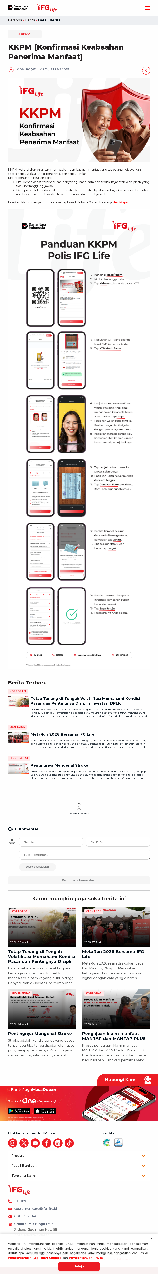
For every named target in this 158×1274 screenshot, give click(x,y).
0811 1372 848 (25, 1216)
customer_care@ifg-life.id (35, 1209)
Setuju (79, 1266)
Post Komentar (37, 867)
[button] (79, 1156)
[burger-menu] (147, 8)
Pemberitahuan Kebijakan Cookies (34, 1258)
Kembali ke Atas (79, 813)
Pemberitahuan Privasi (86, 1258)
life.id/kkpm (121, 202)
